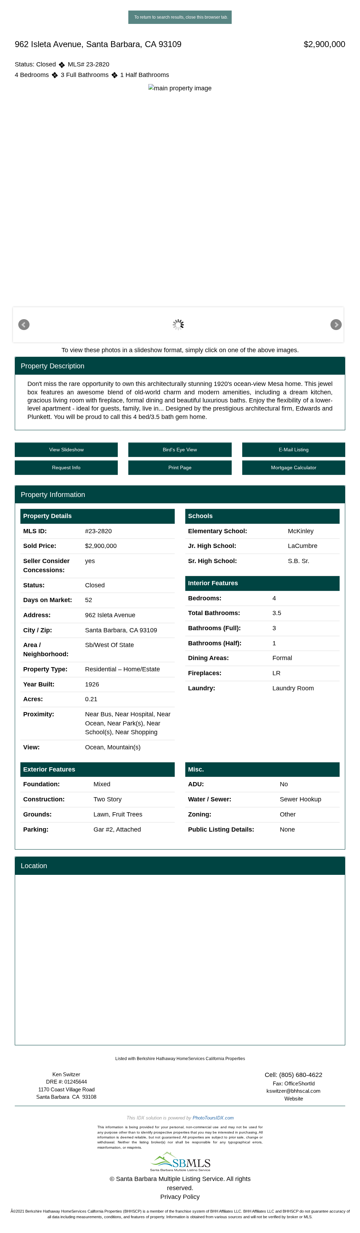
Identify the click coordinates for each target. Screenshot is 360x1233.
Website (293, 1099)
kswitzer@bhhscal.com (293, 1091)
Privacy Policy (180, 1196)
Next (336, 324)
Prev (24, 324)
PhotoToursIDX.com (213, 1118)
